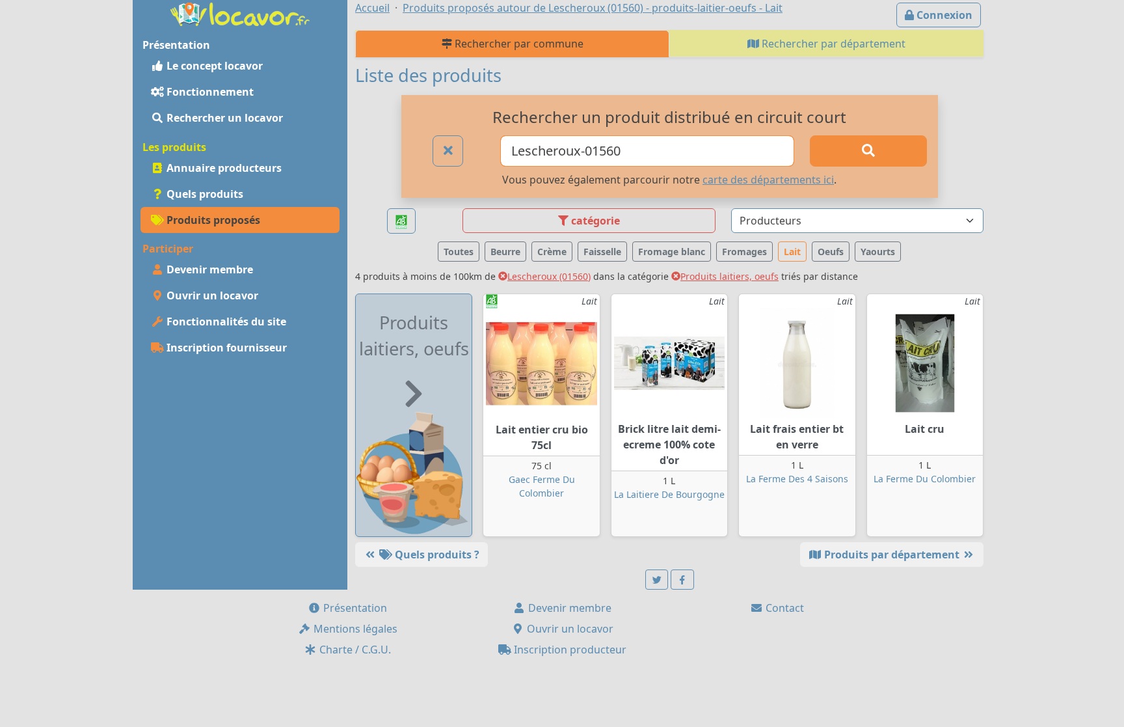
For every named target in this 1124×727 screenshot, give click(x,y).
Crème (552, 251)
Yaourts (878, 251)
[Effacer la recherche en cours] (448, 151)
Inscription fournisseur (225, 347)
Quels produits (203, 194)
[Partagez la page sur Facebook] (682, 579)
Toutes (459, 251)
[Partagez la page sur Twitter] (657, 579)
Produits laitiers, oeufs (729, 276)
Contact (783, 608)
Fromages (744, 251)
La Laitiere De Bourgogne (669, 494)
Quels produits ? (435, 554)
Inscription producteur (568, 649)
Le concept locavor (213, 66)
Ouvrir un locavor (211, 295)
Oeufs (831, 251)
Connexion (943, 15)
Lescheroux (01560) (549, 276)
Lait (792, 251)
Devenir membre (208, 269)
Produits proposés (212, 220)
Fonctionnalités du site (225, 321)
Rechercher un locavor (223, 118)
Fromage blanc (671, 251)
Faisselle (602, 251)
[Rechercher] (868, 151)
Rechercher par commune (517, 43)
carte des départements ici (768, 179)
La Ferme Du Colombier (925, 479)
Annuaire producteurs (223, 168)
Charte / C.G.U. (354, 649)
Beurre (505, 251)
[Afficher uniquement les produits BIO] (401, 221)
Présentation (354, 608)
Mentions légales (354, 629)
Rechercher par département (832, 43)
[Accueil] (240, 13)
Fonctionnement (209, 92)
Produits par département (892, 554)
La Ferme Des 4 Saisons (797, 479)
